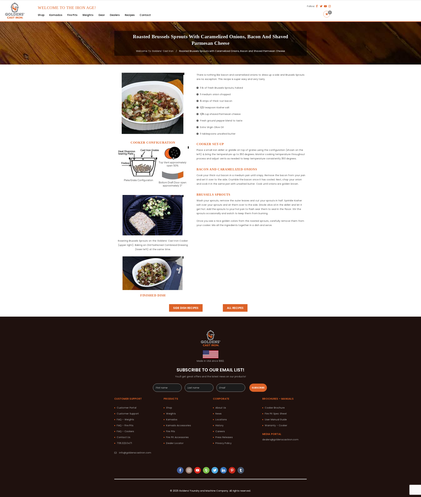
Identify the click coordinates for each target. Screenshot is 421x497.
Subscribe (258, 387)
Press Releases (224, 437)
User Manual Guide (276, 419)
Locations (221, 419)
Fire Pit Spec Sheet (276, 413)
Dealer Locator (175, 443)
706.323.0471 (124, 443)
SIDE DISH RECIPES (185, 308)
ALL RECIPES (235, 308)
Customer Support (128, 413)
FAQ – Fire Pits (125, 425)
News (218, 413)
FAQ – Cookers (125, 431)
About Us (220, 407)
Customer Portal (126, 407)
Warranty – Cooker (276, 425)
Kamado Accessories (178, 425)
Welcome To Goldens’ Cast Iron (154, 51)
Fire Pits (170, 431)
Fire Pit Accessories (177, 437)
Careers (220, 431)
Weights (171, 413)
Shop (169, 407)
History (219, 425)
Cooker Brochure (275, 407)
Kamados (171, 419)
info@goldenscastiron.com (135, 452)
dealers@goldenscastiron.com (280, 439)
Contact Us (123, 437)
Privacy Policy (223, 443)
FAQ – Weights (125, 419)
